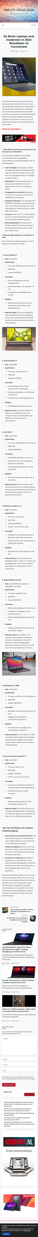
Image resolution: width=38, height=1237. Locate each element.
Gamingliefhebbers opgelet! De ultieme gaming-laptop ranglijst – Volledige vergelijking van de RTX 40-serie (16, 949)
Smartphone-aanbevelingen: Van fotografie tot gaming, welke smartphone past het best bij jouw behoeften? (19, 1124)
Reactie (5, 1039)
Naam (5, 1059)
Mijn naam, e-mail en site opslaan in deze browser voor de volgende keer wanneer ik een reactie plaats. (18, 1078)
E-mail (5, 1065)
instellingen (27, 1230)
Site (4, 1070)
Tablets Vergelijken (19, 10)
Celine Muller (15, 51)
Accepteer (6, 1234)
